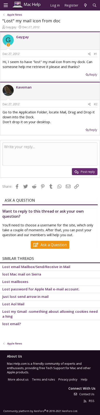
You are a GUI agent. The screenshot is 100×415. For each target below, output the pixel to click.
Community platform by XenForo (40, 411)
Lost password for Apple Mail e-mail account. (41, 289)
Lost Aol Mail (13, 304)
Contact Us (86, 394)
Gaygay (11, 27)
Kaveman (24, 87)
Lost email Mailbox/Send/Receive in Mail (36, 266)
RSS (91, 401)
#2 (95, 104)
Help (84, 379)
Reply (93, 74)
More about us (18, 379)
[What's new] (85, 5)
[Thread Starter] (8, 44)
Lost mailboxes (15, 281)
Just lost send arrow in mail (25, 296)
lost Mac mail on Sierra (21, 274)
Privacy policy (67, 379)
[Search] (94, 5)
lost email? (11, 323)
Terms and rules (43, 379)
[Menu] (6, 5)
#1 (95, 54)
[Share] (89, 54)
